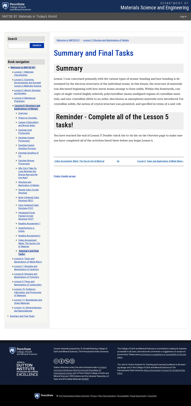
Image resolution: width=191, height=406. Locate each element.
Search (37, 45)
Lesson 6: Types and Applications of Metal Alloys (160, 161)
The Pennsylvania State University (74, 396)
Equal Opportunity (138, 396)
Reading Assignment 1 (29, 223)
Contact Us (167, 370)
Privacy (94, 396)
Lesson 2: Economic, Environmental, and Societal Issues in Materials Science (27, 82)
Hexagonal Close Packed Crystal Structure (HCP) (26, 215)
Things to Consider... (28, 118)
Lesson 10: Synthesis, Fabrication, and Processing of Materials (27, 292)
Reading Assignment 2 (29, 235)
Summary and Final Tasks (22, 316)
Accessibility (123, 396)
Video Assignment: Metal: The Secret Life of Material (79, 161)
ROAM (85, 379)
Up (118, 161)
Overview (23, 113)
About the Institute (152, 370)
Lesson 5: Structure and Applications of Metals (106, 40)
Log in (183, 16)
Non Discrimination (107, 396)
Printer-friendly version (65, 176)
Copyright (152, 396)
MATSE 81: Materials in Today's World (29, 16)
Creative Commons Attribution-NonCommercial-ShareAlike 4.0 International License (80, 370)
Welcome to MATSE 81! (68, 40)
